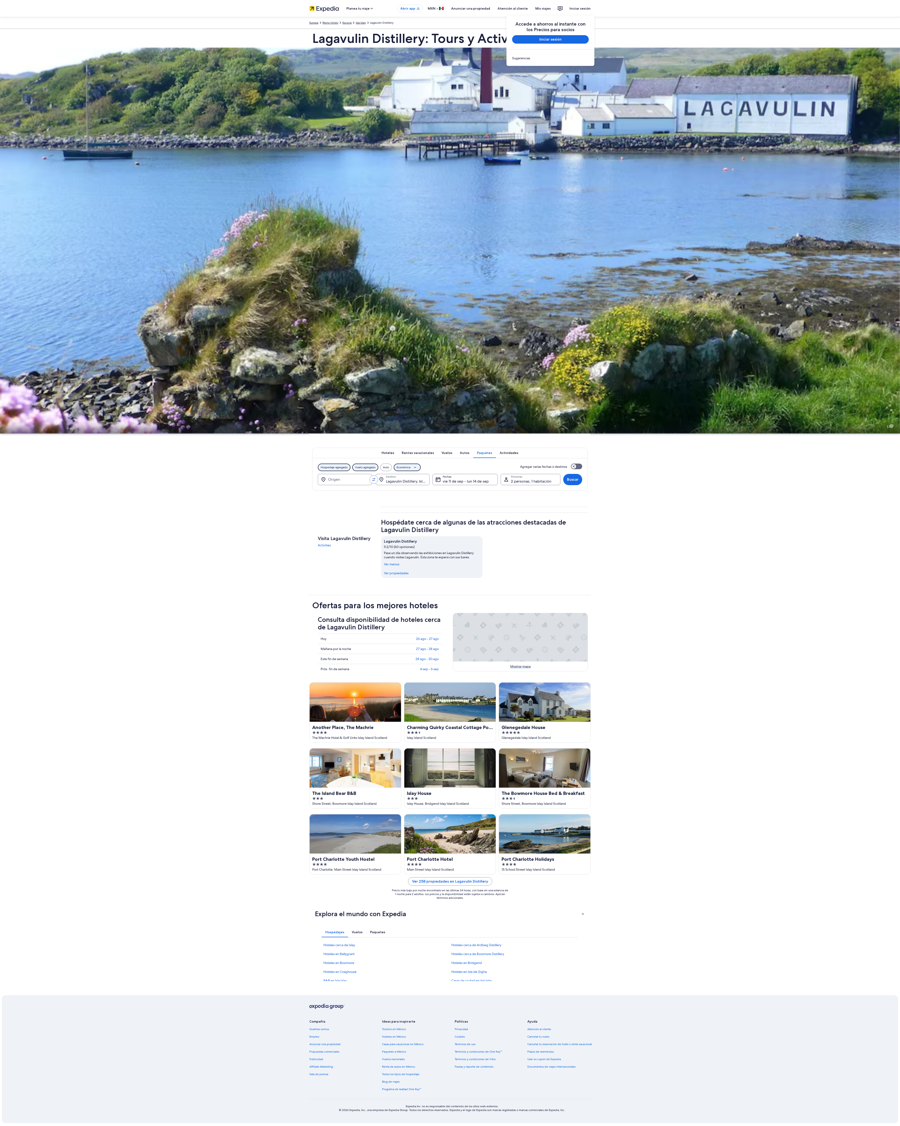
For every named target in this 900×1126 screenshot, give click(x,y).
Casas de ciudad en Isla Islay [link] (471, 981)
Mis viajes (543, 8)
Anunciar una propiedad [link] (325, 1044)
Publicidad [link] (316, 1059)
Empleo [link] (314, 1037)
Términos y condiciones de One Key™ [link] (478, 1052)
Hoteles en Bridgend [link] (466, 963)
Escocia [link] (347, 23)
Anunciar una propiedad (470, 8)
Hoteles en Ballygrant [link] (339, 954)
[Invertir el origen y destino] (374, 479)
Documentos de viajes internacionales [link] (551, 1067)
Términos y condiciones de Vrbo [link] (475, 1059)
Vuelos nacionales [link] (393, 1059)
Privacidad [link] (461, 1029)
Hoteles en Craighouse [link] (339, 972)
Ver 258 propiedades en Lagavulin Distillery (450, 881)
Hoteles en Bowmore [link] (338, 963)
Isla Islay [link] (361, 23)
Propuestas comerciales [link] (324, 1052)
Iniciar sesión (580, 8)
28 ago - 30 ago (427, 659)
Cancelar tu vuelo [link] (538, 1037)
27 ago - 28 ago (427, 649)
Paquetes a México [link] (394, 1052)
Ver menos (391, 564)
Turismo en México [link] (394, 1029)
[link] (550, 58)
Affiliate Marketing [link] (321, 1067)
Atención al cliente (513, 8)
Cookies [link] (460, 1037)
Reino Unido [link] (330, 23)
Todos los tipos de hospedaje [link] (400, 1074)
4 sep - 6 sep (429, 669)
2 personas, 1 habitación (531, 481)
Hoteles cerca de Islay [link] (339, 945)
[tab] (388, 453)
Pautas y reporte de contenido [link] (474, 1067)
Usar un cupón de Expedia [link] (544, 1059)
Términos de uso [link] (465, 1044)
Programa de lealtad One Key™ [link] (401, 1089)
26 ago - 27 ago (427, 639)
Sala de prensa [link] (318, 1074)
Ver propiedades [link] (396, 573)
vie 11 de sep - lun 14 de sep (466, 481)
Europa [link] (313, 23)
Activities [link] (324, 545)
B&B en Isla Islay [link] (335, 981)
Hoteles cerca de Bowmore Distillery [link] (477, 954)
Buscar (572, 479)
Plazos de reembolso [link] (540, 1052)
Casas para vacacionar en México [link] (403, 1044)
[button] (450, 913)
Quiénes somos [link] (319, 1029)
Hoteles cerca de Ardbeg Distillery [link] (476, 945)
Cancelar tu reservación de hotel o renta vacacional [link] (559, 1044)
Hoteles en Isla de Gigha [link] (469, 972)
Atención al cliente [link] (539, 1029)
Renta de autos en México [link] (398, 1067)
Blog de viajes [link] (391, 1082)
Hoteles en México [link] (394, 1037)
